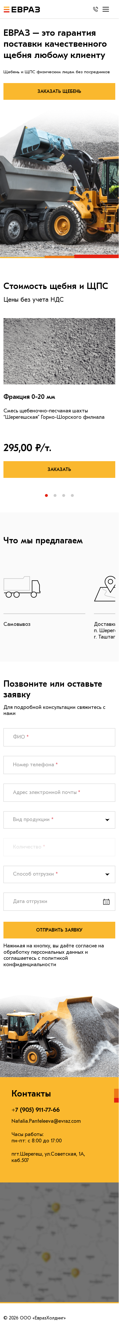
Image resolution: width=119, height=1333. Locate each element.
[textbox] (14, 820)
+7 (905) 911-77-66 (36, 1110)
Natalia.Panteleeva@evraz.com (46, 1121)
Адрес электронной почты (46, 792)
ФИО (21, 737)
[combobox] (59, 820)
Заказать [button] (59, 469)
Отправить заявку (59, 930)
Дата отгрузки (30, 901)
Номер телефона (35, 765)
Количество (29, 847)
